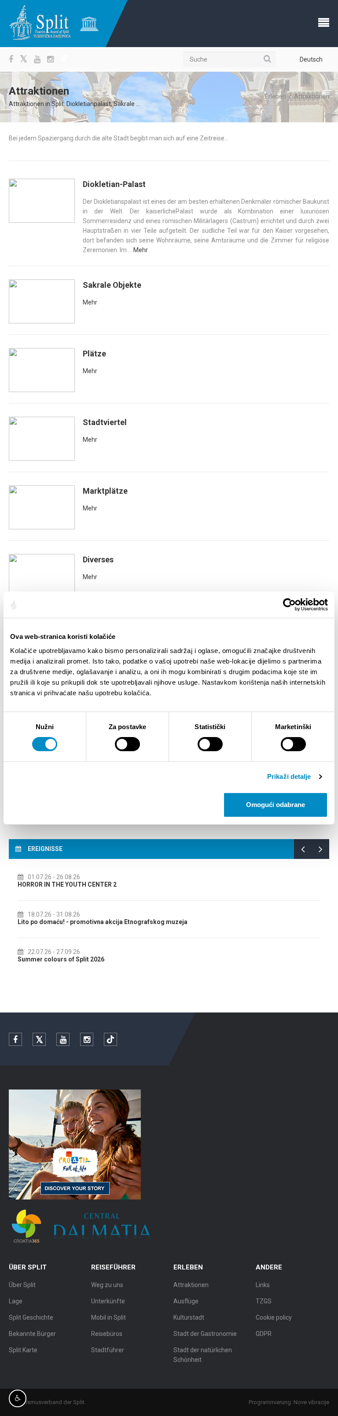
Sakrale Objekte (112, 285)
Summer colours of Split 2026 (61, 959)
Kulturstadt (188, 1317)
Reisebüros (106, 1333)
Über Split (22, 1284)
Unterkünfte (108, 1301)
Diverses (98, 559)
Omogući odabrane (275, 804)
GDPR (264, 1333)
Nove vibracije (311, 1402)
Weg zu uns (107, 1284)
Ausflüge (185, 1301)
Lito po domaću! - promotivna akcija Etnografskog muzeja (102, 921)
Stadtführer (107, 1350)
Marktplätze (105, 490)
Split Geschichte (31, 1317)
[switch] (127, 744)
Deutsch (311, 59)
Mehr (140, 249)
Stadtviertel (105, 422)
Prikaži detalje (289, 776)
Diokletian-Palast (114, 184)
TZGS (264, 1301)
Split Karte (23, 1350)
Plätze (94, 353)
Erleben (275, 96)
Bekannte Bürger (32, 1333)
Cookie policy (274, 1317)
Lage (15, 1301)
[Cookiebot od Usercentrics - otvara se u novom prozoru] (289, 604)
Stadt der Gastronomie (205, 1333)
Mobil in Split (108, 1317)
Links (263, 1284)
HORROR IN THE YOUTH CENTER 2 (67, 884)
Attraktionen (191, 1284)
